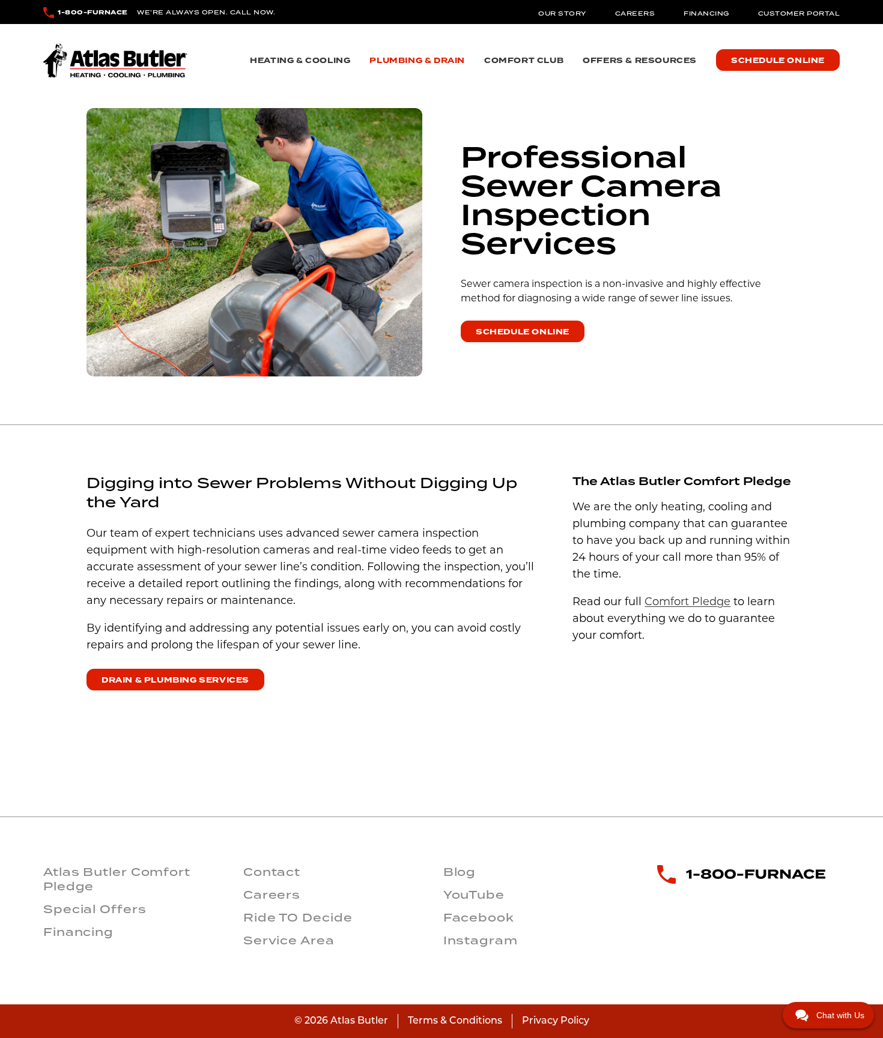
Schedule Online (778, 60)
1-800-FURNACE (93, 12)
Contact (271, 872)
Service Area (289, 940)
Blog (459, 872)
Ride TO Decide (298, 917)
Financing (706, 13)
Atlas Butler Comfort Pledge (116, 879)
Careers (635, 13)
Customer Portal (799, 13)
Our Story (562, 13)
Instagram (480, 940)
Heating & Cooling (300, 60)
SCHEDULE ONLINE (522, 332)
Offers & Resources (640, 60)
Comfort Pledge (687, 602)
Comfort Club (523, 60)
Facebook (478, 917)
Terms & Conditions (455, 1021)
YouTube (474, 894)
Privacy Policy (555, 1021)
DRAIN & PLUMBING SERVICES (175, 680)
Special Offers (95, 909)
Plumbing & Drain (417, 60)
